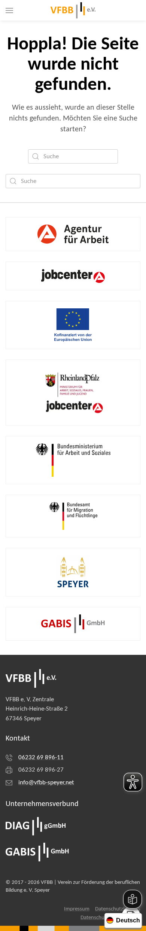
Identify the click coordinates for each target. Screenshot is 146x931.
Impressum (76, 909)
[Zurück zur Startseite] (73, 10)
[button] (9, 10)
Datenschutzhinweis (117, 909)
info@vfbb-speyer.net (46, 782)
